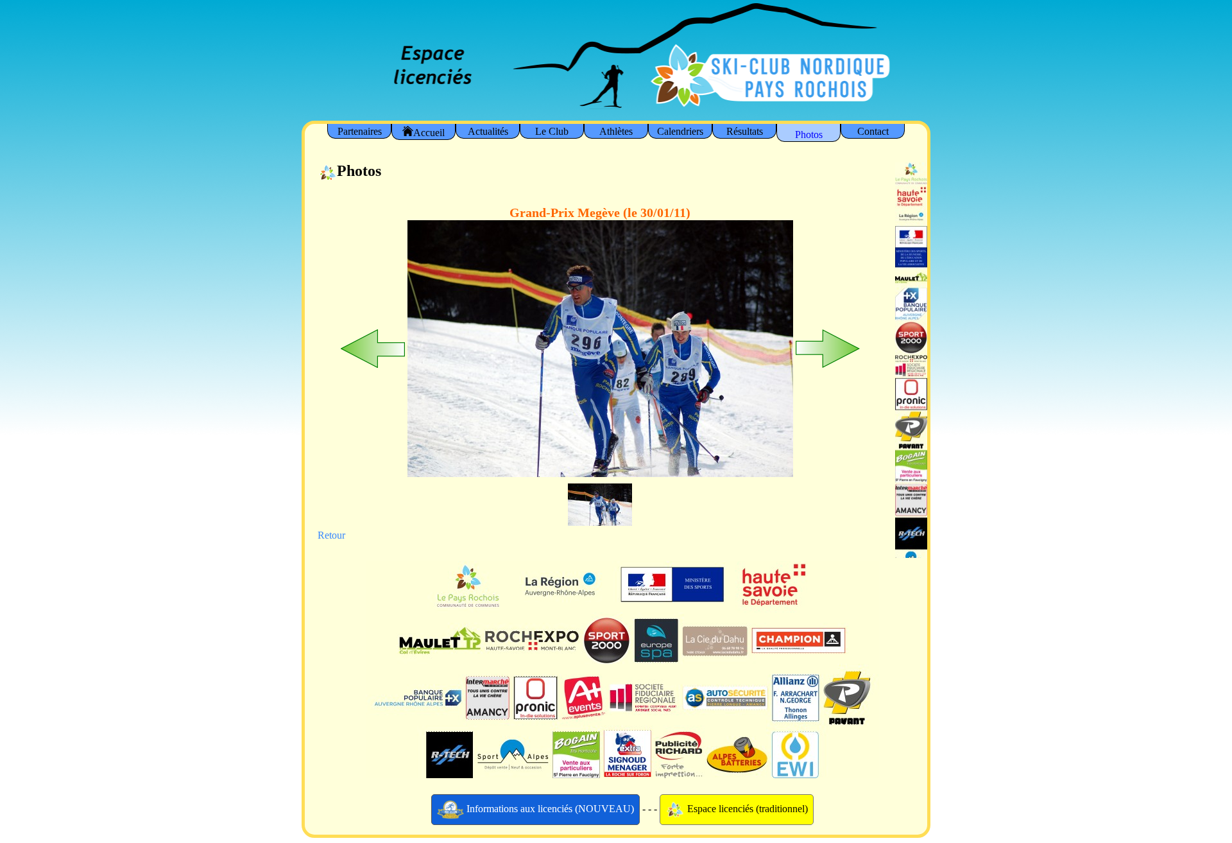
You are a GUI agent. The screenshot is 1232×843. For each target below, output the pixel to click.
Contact (873, 131)
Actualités (488, 131)
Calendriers (680, 131)
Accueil (429, 132)
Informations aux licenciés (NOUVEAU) (549, 808)
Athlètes (616, 131)
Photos (809, 134)
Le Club (552, 131)
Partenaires (360, 131)
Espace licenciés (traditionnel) (746, 808)
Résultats (744, 131)
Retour (331, 535)
